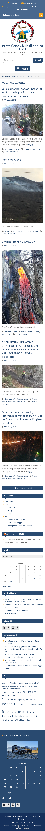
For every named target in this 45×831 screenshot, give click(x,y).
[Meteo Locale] (13, 628)
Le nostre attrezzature (16, 519)
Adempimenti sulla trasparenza (20, 525)
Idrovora (31, 699)
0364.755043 (15, 3)
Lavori (31, 704)
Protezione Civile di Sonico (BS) (22, 47)
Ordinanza (9, 708)
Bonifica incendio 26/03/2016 (19, 241)
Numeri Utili (35, 816)
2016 (30, 76)
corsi (26, 686)
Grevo (29, 231)
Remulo (37, 708)
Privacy (22, 819)
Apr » (10, 587)
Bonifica (24, 332)
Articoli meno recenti (22, 488)
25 (28, 578)
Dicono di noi (10, 149)
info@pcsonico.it (30, 3)
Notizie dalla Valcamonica (17, 735)
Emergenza (16, 692)
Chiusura (9, 686)
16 (16, 575)
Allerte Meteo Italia (15, 534)
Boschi (26, 149)
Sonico (38, 149)
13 (40, 572)
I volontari (12, 507)
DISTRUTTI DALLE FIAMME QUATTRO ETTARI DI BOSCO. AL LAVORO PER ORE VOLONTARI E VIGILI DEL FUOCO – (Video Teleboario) (20, 349)
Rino (3, 334)
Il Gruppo (8, 517)
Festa (28, 696)
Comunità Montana (18, 686)
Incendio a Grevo (11, 159)
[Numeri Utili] (17, 628)
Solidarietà (12, 712)
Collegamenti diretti (11, 15)
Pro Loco (26, 708)
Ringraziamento (11, 613)
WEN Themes (23, 828)
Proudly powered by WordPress (16, 825)
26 (34, 578)
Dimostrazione (14, 689)
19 (34, 575)
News (18, 149)
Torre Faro (30, 716)
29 (11, 581)
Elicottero (7, 691)
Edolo (22, 689)
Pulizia (32, 708)
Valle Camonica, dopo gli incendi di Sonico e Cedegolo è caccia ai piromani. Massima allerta (22, 92)
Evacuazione (21, 696)
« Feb (4, 587)
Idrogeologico (21, 699)
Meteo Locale (22, 816)
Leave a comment (11, 152)
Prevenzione (18, 708)
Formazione (9, 699)
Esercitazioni (9, 695)
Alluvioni (13, 683)
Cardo (4, 686)
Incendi (32, 149)
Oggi (9, 513)
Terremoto (6, 716)
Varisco (12, 720)
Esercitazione (29, 692)
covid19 (5, 688)
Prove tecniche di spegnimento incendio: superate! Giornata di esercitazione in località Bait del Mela (24, 649)
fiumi (32, 696)
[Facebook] (4, 628)
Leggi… (31, 144)
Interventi (8, 332)
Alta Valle (16, 231)
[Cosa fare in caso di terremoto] (8, 628)
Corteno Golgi (32, 686)
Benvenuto (9, 502)
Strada (30, 712)
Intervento (12, 401)
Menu (25, 68)
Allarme (6, 683)
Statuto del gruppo (15, 522)
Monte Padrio (37, 704)
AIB (3, 683)
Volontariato (22, 719)
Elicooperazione (30, 689)
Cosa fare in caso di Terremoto (17, 610)
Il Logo (10, 510)
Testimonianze (18, 716)
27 (40, 578)
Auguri (28, 683)
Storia (7, 505)
